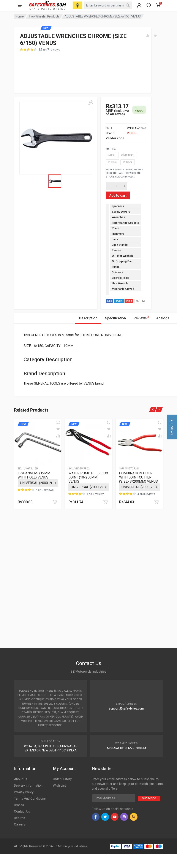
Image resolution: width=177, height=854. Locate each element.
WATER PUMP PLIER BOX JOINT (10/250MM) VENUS (88, 477)
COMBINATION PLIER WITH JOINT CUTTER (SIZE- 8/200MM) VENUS (138, 477)
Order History (62, 779)
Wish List (59, 785)
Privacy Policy (23, 792)
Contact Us (22, 811)
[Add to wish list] (58, 429)
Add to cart (117, 195)
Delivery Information (28, 785)
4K (137, 300)
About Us (20, 779)
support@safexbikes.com (126, 708)
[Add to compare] (58, 436)
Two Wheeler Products (44, 16)
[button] (172, 427)
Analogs (162, 318)
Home (20, 16)
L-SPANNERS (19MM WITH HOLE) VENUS (34, 475)
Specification (115, 318)
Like (109, 300)
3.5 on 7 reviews (49, 49)
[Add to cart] (55, 502)
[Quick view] (58, 422)
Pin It (129, 300)
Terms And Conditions (30, 798)
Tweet (119, 300)
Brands (19, 805)
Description (88, 318)
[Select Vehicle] (77, 5)
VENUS (131, 133)
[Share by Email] (143, 301)
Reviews (141, 317)
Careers (19, 824)
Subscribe (149, 798)
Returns (19, 818)
